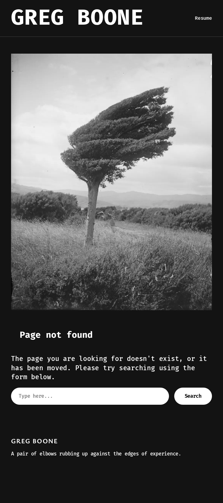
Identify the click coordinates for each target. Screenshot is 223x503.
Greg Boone (77, 18)
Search (193, 396)
